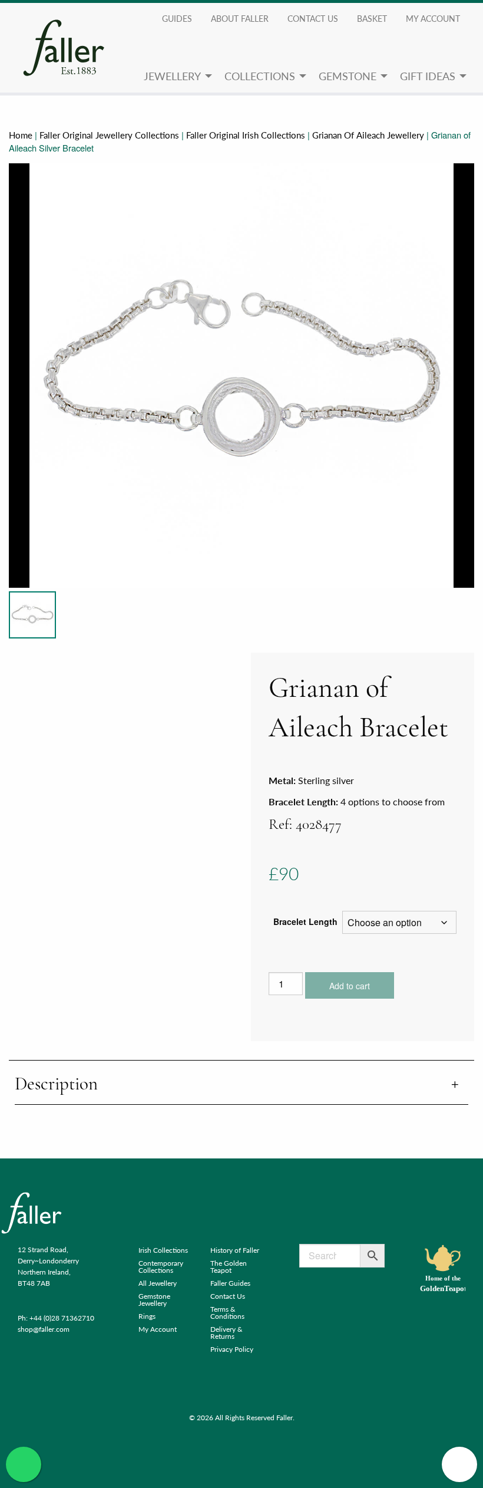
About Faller (240, 18)
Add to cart (349, 986)
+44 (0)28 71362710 (61, 1318)
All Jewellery (157, 1283)
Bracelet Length (305, 921)
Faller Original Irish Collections (245, 135)
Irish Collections (163, 1250)
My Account (157, 1329)
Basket (372, 18)
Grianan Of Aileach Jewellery (368, 135)
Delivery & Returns (226, 1332)
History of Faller (234, 1250)
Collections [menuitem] (259, 75)
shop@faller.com (44, 1329)
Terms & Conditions (227, 1312)
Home (20, 135)
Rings (147, 1316)
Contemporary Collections (160, 1266)
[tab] (241, 1085)
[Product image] (32, 614)
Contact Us (312, 18)
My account (433, 18)
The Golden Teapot (228, 1266)
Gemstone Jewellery (154, 1299)
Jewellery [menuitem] (172, 75)
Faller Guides (230, 1283)
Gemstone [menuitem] (347, 75)
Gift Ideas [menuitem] (427, 75)
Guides (177, 18)
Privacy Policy (231, 1349)
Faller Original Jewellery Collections (109, 135)
